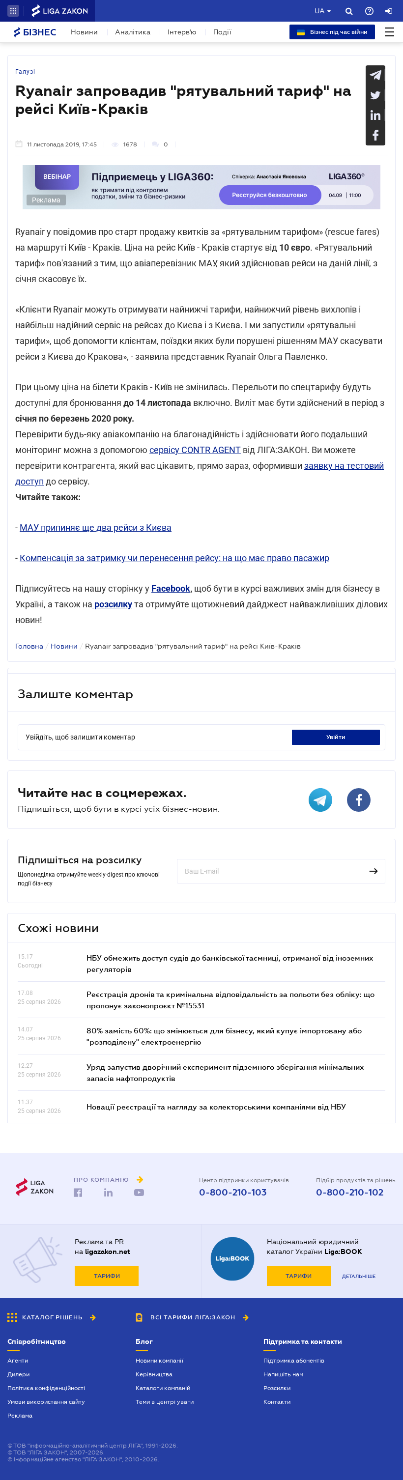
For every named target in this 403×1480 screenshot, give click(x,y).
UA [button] (320, 11)
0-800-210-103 (232, 1192)
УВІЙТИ (335, 737)
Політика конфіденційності (46, 1388)
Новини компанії (159, 1360)
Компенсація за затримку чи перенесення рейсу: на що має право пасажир (174, 558)
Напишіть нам (283, 1374)
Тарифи (107, 1276)
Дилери (18, 1374)
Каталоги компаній (163, 1388)
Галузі (25, 71)
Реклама (19, 1415)
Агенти (17, 1360)
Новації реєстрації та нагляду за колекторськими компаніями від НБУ (216, 1106)
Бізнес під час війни (338, 31)
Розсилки (276, 1388)
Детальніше (358, 1276)
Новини (84, 32)
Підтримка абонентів (293, 1360)
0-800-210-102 (349, 1192)
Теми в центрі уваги (165, 1401)
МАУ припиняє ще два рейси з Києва (96, 527)
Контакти (276, 1401)
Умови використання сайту (46, 1401)
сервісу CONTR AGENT (195, 450)
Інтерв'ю (182, 32)
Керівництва (154, 1374)
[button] (13, 11)
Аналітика (132, 32)
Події (222, 32)
